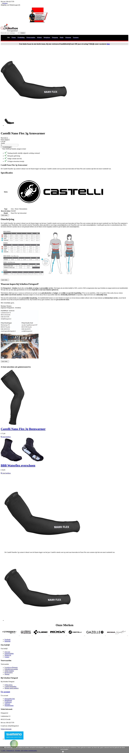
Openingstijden (9, 653)
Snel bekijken (6, 437)
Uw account (5, 692)
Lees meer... (5, 215)
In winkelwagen (6, 147)
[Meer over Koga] (34, 635)
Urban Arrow (9, 685)
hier (108, 44)
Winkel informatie (6, 729)
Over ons (7, 652)
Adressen (7, 704)
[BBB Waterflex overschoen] (22, 461)
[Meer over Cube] (17, 635)
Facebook (7, 639)
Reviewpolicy (9, 672)
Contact (7, 657)
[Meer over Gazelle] (71, 635)
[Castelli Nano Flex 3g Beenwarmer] (12, 424)
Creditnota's (8, 702)
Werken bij (8, 655)
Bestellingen (8, 700)
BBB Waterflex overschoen (18, 465)
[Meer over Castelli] (52, 635)
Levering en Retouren (11, 667)
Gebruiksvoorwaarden (11, 669)
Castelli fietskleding (10, 686)
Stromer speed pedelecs (12, 688)
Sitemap (7, 674)
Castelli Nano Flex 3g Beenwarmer (23, 429)
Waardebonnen (9, 705)
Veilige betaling (9, 671)
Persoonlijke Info (10, 698)
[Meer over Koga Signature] (93, 635)
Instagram (7, 641)
